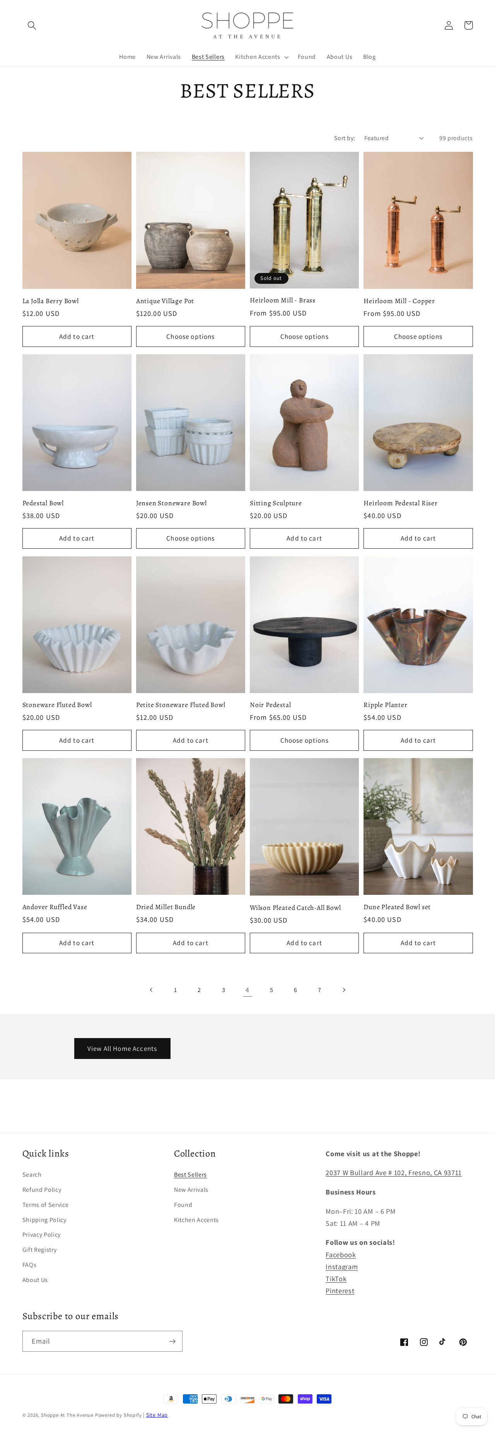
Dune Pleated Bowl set (397, 907)
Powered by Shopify (118, 1415)
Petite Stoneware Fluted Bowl (180, 704)
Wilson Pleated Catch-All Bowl (295, 907)
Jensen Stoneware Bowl (171, 503)
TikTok (336, 1278)
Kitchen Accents (196, 1220)
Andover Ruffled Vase (54, 907)
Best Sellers (190, 1174)
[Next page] (343, 990)
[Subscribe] (172, 1341)
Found (183, 1205)
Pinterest (340, 1290)
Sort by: (344, 138)
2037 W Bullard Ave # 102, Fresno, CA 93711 (394, 1172)
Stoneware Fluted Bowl (57, 704)
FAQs (29, 1265)
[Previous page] (151, 990)
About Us (35, 1280)
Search (32, 1174)
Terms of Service (45, 1205)
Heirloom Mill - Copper (399, 301)
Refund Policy (41, 1190)
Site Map (157, 1414)
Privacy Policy (41, 1234)
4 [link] (247, 989)
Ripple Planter (385, 704)
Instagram (342, 1266)
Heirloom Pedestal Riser (401, 503)
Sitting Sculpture (276, 503)
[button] (32, 25)
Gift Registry (39, 1250)
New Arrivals (191, 1190)
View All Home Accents (122, 1048)
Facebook (341, 1254)
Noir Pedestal (270, 704)
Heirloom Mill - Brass (283, 300)
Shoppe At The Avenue (68, 1415)
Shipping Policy (44, 1220)
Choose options (190, 336)
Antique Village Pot (165, 301)
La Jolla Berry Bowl (50, 301)
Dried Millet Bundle (166, 907)
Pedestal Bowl (43, 503)
